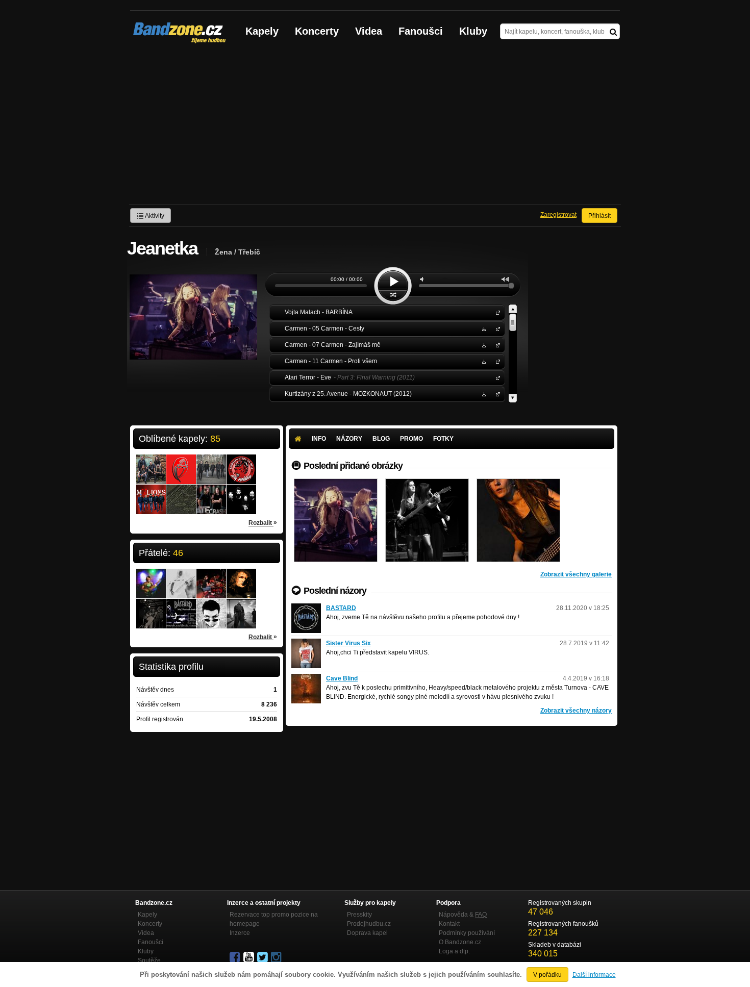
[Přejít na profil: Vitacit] (181, 493)
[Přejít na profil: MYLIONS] (151, 493)
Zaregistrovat (558, 214)
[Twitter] (263, 957)
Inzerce (240, 933)
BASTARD (341, 608)
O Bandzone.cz (460, 942)
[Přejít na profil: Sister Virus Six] (306, 643)
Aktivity (154, 215)
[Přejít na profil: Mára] (151, 577)
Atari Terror (496, 377)
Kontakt (449, 923)
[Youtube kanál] (249, 957)
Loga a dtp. (454, 951)
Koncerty (317, 31)
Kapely (262, 31)
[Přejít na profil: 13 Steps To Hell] (241, 462)
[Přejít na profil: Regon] (151, 462)
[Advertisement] (375, 128)
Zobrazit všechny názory (576, 710)
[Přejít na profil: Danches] (151, 607)
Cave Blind (342, 678)
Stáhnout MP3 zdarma (483, 328)
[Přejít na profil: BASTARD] (306, 608)
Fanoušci (420, 31)
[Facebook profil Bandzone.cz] (236, 957)
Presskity (359, 914)
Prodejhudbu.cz (369, 923)
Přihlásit (599, 215)
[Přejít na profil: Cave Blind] (306, 678)
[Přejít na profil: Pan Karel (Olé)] (211, 607)
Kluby (473, 31)
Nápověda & (463, 914)
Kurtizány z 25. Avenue (496, 393)
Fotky (443, 438)
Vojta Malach (496, 312)
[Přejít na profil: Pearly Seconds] (211, 462)
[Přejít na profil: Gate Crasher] (211, 493)
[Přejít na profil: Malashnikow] (181, 462)
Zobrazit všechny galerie (576, 574)
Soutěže (149, 960)
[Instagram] (277, 957)
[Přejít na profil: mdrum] (181, 607)
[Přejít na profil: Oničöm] (241, 577)
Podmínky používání (467, 933)
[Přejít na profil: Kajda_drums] (211, 577)
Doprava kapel (367, 933)
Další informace (594, 974)
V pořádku (547, 974)
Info (319, 438)
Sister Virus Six (348, 643)
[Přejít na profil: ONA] (241, 493)
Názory (349, 438)
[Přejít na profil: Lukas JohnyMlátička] (241, 607)
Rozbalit (262, 522)
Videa (368, 31)
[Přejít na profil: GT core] (181, 577)
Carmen (496, 328)
